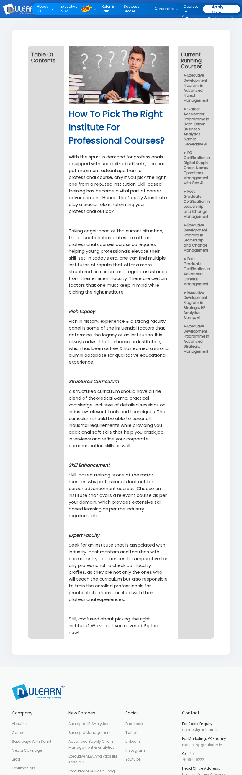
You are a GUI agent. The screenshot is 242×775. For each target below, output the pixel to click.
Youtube (132, 759)
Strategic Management (89, 732)
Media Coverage (27, 750)
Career (18, 732)
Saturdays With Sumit (31, 741)
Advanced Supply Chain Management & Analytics (91, 744)
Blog (16, 759)
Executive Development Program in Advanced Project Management (196, 88)
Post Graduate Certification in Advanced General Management (197, 271)
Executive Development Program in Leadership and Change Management (196, 238)
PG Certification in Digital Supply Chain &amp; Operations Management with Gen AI (197, 167)
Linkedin (132, 741)
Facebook (134, 723)
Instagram (135, 750)
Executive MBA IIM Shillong (91, 771)
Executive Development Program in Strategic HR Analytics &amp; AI (195, 305)
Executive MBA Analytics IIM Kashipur (92, 759)
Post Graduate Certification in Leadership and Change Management (197, 204)
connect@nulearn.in (200, 729)
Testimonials (23, 768)
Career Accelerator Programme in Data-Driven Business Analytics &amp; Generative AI (196, 126)
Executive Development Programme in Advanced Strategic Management (196, 339)
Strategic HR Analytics (88, 723)
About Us (20, 723)
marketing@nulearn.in (202, 744)
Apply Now (218, 9)
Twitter (131, 732)
